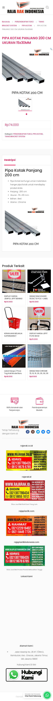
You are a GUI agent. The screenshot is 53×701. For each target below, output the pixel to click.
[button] (51, 49)
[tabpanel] (26, 104)
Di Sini (33, 664)
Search (47, 7)
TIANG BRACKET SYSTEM (15, 136)
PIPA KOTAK (27, 25)
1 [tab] (26, 114)
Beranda (6, 21)
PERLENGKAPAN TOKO (24, 21)
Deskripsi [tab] (9, 160)
